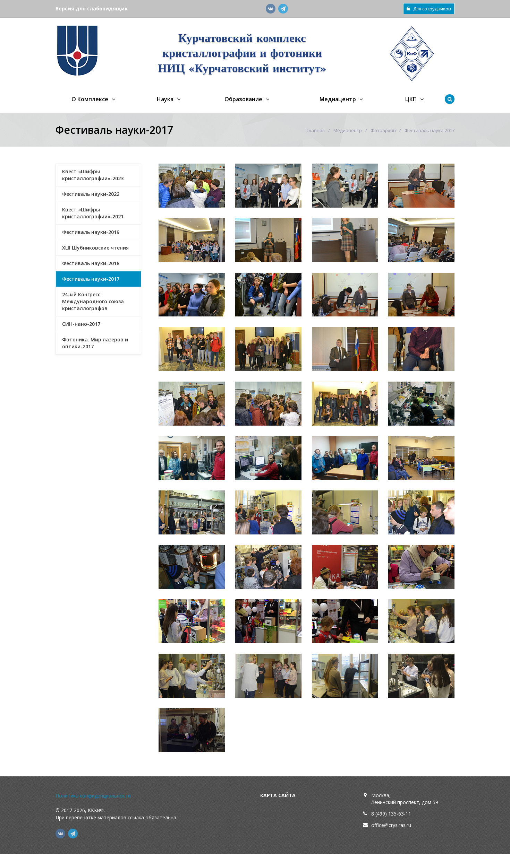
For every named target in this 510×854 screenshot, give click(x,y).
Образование (243, 99)
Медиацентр (338, 99)
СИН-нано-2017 (81, 324)
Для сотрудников (432, 9)
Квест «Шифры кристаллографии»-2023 (93, 175)
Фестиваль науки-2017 (90, 279)
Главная (316, 130)
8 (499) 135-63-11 (391, 813)
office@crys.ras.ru (391, 825)
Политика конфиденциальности (93, 795)
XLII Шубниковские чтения (95, 247)
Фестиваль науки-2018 (90, 263)
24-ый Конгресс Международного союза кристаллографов (93, 301)
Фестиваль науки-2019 (90, 232)
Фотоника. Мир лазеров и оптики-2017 (95, 343)
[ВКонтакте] (270, 9)
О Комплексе (89, 99)
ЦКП (411, 99)
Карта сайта (278, 795)
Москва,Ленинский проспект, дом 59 (404, 798)
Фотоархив (383, 130)
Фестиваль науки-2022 (90, 194)
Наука (165, 99)
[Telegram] (283, 9)
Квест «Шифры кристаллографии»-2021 (93, 213)
